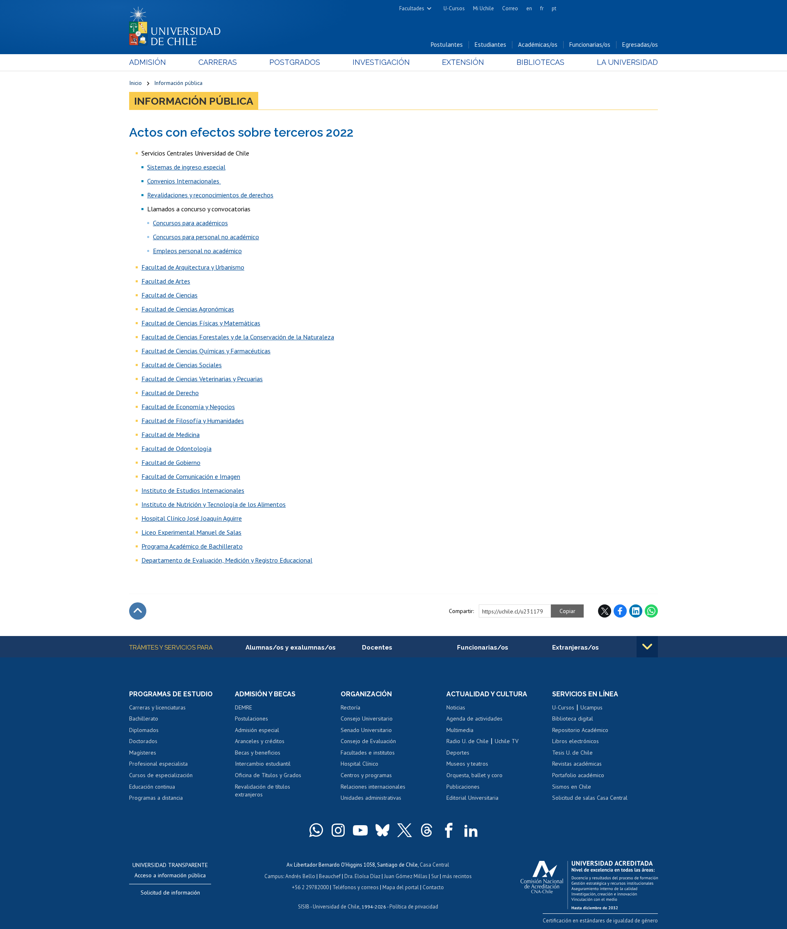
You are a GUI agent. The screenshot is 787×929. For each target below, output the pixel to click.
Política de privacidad (413, 906)
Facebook (620, 611)
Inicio (135, 83)
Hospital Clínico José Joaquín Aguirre (191, 518)
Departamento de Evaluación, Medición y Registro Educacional (226, 560)
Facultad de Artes (165, 281)
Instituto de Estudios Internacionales (192, 490)
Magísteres (142, 752)
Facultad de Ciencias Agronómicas (187, 309)
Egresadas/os (640, 44)
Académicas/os (537, 44)
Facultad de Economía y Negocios (188, 407)
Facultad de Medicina (170, 434)
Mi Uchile (483, 8)
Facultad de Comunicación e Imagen (190, 476)
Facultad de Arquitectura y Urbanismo (192, 267)
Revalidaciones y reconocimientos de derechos (210, 195)
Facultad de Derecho (170, 393)
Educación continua (152, 786)
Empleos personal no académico (197, 251)
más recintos (457, 876)
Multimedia (459, 730)
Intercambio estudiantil (263, 763)
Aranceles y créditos (259, 741)
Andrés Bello (300, 876)
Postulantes (447, 44)
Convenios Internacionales (184, 181)
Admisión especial (257, 730)
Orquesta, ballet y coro (474, 775)
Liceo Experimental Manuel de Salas (191, 532)
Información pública (178, 83)
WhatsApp (651, 611)
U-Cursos (454, 8)
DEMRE (243, 707)
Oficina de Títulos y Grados (268, 775)
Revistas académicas (577, 763)
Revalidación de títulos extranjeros (262, 791)
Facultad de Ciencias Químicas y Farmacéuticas (206, 351)
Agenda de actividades (474, 718)
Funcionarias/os (589, 44)
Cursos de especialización (161, 775)
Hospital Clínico (359, 763)
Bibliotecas (540, 62)
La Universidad (627, 62)
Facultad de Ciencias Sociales (181, 365)
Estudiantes (490, 44)
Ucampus (591, 707)
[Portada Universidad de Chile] (178, 24)
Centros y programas (366, 775)
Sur (435, 876)
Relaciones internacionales (373, 786)
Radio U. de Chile (467, 741)
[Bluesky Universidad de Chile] (382, 830)
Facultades (411, 8)
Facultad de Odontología (176, 448)
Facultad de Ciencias (169, 295)
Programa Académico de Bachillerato (192, 546)
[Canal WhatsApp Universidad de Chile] (316, 830)
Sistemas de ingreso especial (186, 167)
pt (554, 8)
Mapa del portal (400, 887)
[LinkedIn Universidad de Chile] (471, 830)
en (529, 8)
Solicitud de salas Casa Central (590, 797)
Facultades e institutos (368, 752)
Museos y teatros (467, 763)
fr (542, 8)
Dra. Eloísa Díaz (362, 876)
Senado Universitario (366, 730)
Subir (137, 611)
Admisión (147, 62)
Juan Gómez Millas (406, 876)
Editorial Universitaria (472, 797)
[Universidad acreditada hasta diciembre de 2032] (589, 883)
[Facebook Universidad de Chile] (449, 830)
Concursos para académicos (190, 223)
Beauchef (330, 876)
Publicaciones (463, 786)
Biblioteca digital (572, 718)
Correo (510, 8)
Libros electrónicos (575, 741)
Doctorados (143, 741)
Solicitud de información (170, 892)
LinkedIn (635, 611)
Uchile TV (507, 741)
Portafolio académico (578, 775)
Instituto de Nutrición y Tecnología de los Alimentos (213, 504)
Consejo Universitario (367, 718)
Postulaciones (251, 718)
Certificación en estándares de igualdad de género (600, 920)
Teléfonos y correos (355, 887)
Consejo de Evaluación (368, 741)
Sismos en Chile (571, 786)
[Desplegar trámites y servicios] (647, 646)
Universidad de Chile (336, 906)
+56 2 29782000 (310, 887)
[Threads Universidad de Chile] (426, 830)
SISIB (303, 906)
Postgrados (294, 62)
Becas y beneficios (257, 752)
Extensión (463, 62)
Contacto (433, 887)
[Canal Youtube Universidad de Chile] (360, 830)
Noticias (455, 707)
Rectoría (350, 707)
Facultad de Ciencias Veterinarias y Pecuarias (202, 379)
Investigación (381, 62)
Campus (273, 876)
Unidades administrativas (371, 797)
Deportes (457, 752)
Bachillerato (143, 718)
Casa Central (434, 864)
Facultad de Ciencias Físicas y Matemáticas (200, 323)
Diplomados (144, 730)
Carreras (217, 62)
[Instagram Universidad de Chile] (338, 830)
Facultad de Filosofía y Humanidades (192, 420)
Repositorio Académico (580, 730)
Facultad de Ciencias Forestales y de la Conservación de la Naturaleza (237, 337)
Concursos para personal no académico (206, 237)
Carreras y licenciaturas (157, 707)
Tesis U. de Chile (572, 752)
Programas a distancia (156, 797)
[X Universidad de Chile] (404, 830)
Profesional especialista (158, 763)
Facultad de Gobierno (170, 462)
